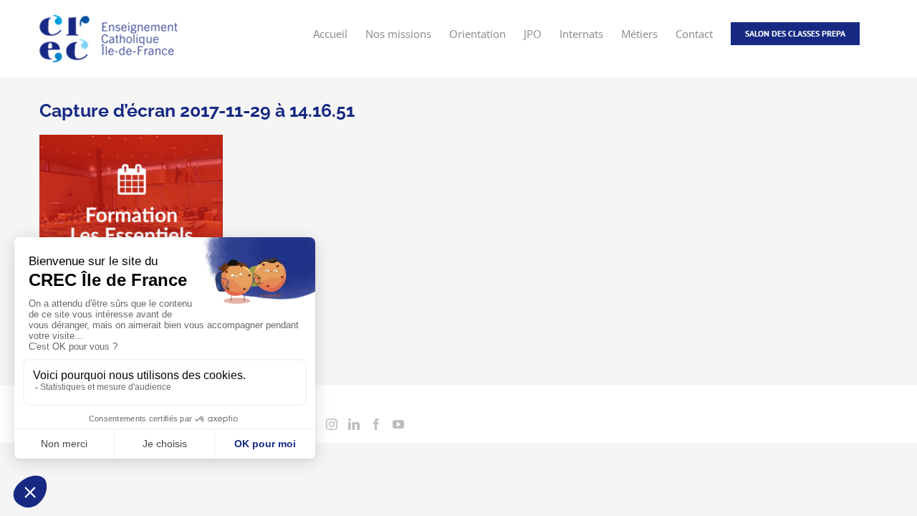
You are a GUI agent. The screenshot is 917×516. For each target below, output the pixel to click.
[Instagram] (331, 424)
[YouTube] (398, 424)
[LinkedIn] (354, 424)
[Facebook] (376, 424)
